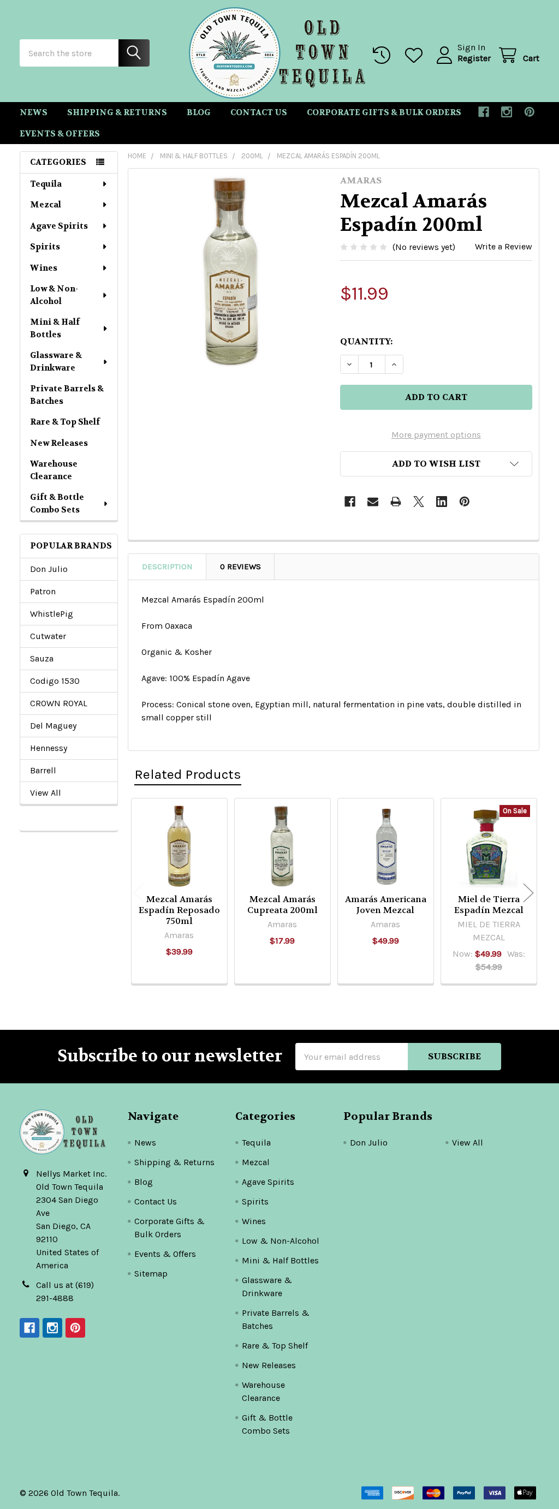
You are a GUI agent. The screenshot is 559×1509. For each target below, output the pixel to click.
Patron (43, 591)
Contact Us (258, 112)
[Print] (396, 501)
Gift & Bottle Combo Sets (57, 503)
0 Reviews (240, 566)
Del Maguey (53, 725)
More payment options (436, 435)
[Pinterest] (529, 112)
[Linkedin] (441, 501)
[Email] (373, 501)
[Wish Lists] (416, 55)
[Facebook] (483, 112)
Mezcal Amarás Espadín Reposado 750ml (179, 910)
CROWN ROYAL (58, 703)
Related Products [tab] (187, 774)
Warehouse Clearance (54, 470)
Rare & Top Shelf (65, 421)
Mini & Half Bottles (55, 328)
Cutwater (48, 636)
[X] (419, 501)
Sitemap (151, 1273)
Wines (43, 268)
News (33, 112)
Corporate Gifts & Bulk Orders (384, 112)
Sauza (41, 658)
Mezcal (45, 204)
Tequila (46, 183)
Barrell (43, 770)
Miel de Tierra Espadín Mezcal (489, 904)
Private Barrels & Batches (67, 395)
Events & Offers (60, 133)
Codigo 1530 (55, 681)
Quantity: (366, 341)
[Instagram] (506, 112)
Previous (139, 892)
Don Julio (49, 569)
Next (528, 892)
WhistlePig (51, 614)
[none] (231, 271)
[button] (436, 463)
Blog (199, 112)
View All (45, 793)
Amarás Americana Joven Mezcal (385, 904)
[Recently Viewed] (384, 55)
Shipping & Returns (117, 112)
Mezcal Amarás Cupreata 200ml (282, 904)
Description (167, 566)
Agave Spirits (59, 225)
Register (474, 58)
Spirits (45, 246)
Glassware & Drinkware (56, 361)
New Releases (59, 443)
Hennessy (48, 748)
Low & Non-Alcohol (54, 295)
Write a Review (503, 246)
